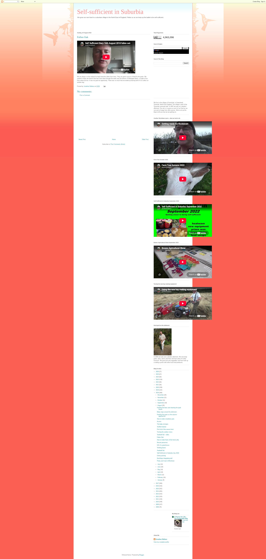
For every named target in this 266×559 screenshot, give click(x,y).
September (161, 403)
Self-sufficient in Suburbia (110, 11)
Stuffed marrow (161, 427)
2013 (157, 494)
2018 (157, 392)
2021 (157, 384)
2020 (157, 387)
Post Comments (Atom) (118, 144)
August (160, 405)
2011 (157, 499)
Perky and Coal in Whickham (165, 461)
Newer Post (82, 139)
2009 (157, 504)
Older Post (145, 139)
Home (114, 139)
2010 (157, 501)
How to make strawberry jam (165, 419)
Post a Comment (85, 95)
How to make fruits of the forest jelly (168, 440)
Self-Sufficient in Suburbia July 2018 (168, 453)
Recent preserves (162, 442)
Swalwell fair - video (163, 434)
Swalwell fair (160, 450)
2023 (157, 379)
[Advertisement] (115, 24)
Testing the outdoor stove (164, 432)
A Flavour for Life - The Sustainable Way (181, 517)
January (160, 480)
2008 (157, 507)
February (160, 477)
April (159, 472)
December (161, 395)
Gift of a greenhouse (163, 445)
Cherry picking (161, 455)
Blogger (141, 555)
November (161, 397)
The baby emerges (162, 424)
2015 (157, 488)
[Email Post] (104, 86)
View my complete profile (161, 542)
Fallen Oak (160, 437)
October (160, 400)
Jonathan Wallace (161, 539)
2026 (157, 371)
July (159, 464)
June (159, 467)
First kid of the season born (165, 429)
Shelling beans (161, 447)
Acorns (159, 421)
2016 (157, 486)
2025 (157, 374)
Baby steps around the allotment (167, 412)
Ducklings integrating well (164, 458)
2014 (157, 491)
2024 (157, 377)
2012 (157, 496)
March (160, 474)
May (159, 469)
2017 (157, 483)
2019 (157, 390)
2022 (157, 382)
